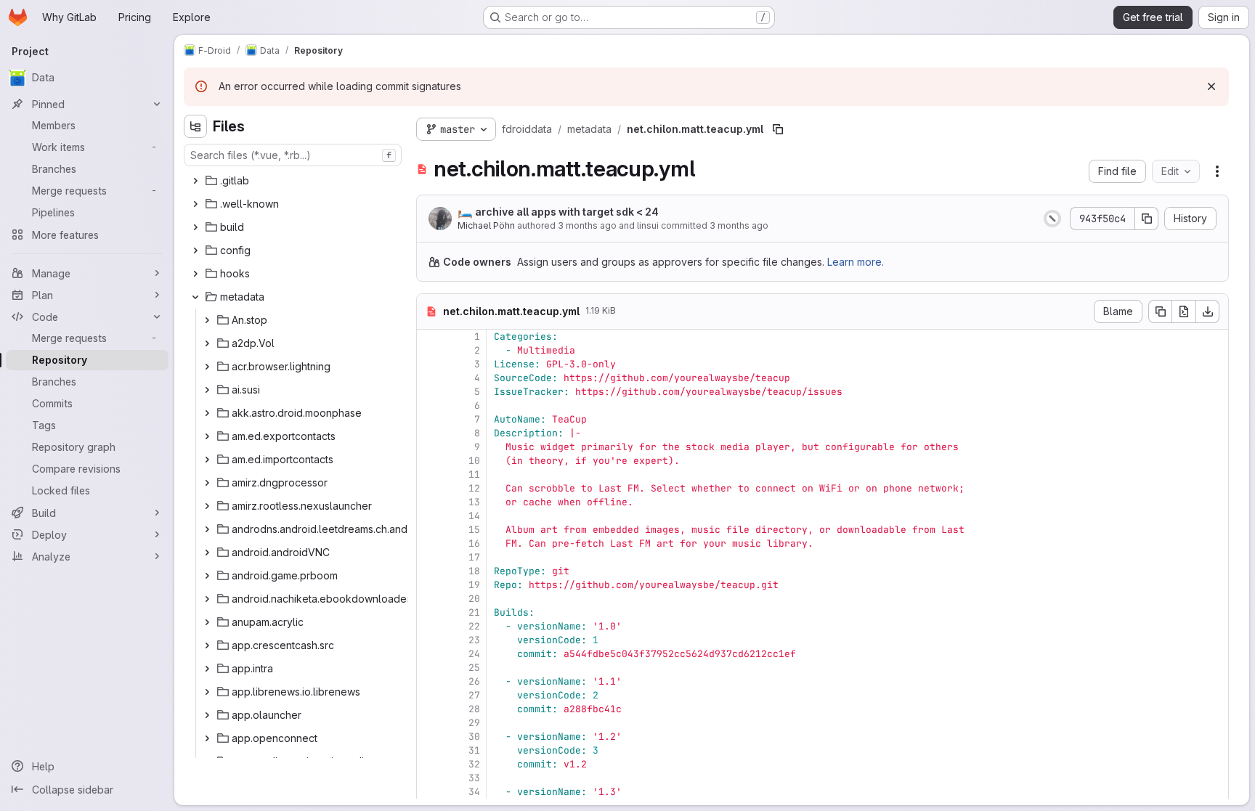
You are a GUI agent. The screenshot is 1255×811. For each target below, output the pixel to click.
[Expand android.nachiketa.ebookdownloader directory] (207, 599)
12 (474, 488)
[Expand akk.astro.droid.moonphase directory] (207, 413)
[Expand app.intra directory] (207, 668)
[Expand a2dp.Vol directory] (207, 343)
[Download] (1207, 311)
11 (474, 474)
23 (474, 640)
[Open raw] (1183, 311)
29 (474, 723)
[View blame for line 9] (429, 447)
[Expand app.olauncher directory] (207, 715)
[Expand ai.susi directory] (207, 390)
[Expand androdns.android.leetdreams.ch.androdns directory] (207, 529)
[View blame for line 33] (429, 778)
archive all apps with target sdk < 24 (558, 211)
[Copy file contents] (1159, 311)
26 (474, 681)
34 (474, 792)
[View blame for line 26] (429, 681)
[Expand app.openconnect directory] (207, 738)
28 (474, 709)
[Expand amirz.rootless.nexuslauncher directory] (207, 506)
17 (474, 557)
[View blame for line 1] (429, 336)
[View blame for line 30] (429, 736)
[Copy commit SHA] (1146, 218)
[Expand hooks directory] (195, 273)
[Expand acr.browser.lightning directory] (207, 366)
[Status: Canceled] (1052, 218)
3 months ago (587, 225)
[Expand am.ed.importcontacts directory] (207, 459)
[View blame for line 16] (429, 543)
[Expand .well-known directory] (195, 204)
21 (474, 612)
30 (474, 736)
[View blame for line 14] (429, 516)
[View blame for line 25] (429, 668)
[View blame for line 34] (429, 792)
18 (474, 571)
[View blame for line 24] (429, 654)
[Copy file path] (777, 129)
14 (474, 516)
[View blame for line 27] (429, 695)
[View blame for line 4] (429, 378)
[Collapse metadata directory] (195, 297)
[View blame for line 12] (429, 488)
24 (474, 654)
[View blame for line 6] (429, 405)
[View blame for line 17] (429, 557)
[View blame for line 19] (429, 585)
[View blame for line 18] (429, 571)
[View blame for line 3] (429, 364)
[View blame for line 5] (429, 392)
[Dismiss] (1211, 86)
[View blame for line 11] (429, 474)
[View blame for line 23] (429, 640)
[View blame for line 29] (429, 723)
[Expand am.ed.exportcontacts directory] (207, 436)
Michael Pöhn (486, 225)
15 (474, 529)
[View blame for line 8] (429, 433)
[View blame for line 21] (429, 612)
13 (474, 502)
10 (474, 461)
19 (474, 585)
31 (474, 750)
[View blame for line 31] (429, 750)
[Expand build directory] (195, 227)
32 (474, 764)
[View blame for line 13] (429, 502)
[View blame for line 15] (429, 530)
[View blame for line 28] (429, 709)
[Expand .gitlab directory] (195, 180)
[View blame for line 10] (429, 461)
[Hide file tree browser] (195, 126)
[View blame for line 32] (429, 764)
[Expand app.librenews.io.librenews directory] (207, 692)
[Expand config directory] (195, 250)
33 (474, 778)
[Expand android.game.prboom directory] (207, 575)
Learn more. (855, 262)
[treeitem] (294, 180)
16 (474, 543)
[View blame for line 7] (429, 419)
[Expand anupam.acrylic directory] (207, 622)
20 (474, 598)
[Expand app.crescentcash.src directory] (207, 645)
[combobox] (293, 155)
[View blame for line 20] (429, 599)
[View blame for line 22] (429, 626)
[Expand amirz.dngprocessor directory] (207, 483)
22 (474, 626)
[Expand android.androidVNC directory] (207, 552)
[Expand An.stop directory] (207, 320)
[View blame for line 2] (429, 350)
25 (474, 667)
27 (474, 695)
